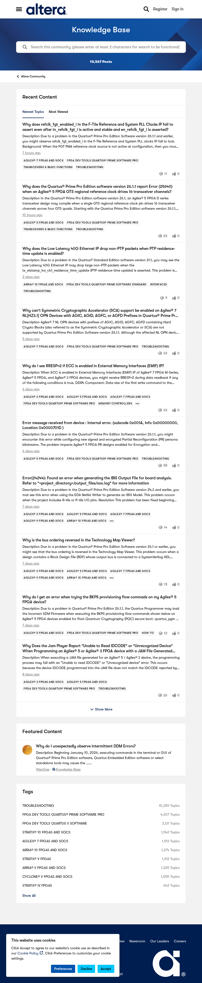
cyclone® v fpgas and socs (47, 877)
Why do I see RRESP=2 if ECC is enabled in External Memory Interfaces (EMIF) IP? (93, 366)
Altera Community (33, 76)
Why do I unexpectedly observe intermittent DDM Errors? (85, 746)
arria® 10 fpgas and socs (44, 850)
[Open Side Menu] (19, 9)
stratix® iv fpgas (37, 885)
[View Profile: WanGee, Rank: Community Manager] (27, 750)
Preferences (63, 969)
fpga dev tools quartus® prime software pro (63, 814)
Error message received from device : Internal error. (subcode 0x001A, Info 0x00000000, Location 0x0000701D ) (100, 425)
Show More (103, 709)
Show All (28, 895)
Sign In (178, 9)
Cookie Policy (27, 953)
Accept (106, 969)
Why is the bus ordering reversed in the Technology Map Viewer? (78, 540)
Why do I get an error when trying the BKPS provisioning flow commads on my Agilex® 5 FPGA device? (99, 599)
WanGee (42, 769)
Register (160, 9)
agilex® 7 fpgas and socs (45, 841)
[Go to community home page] (47, 9)
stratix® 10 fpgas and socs (46, 832)
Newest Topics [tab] (33, 112)
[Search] (146, 9)
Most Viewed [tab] (58, 112)
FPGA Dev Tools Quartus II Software (54, 823)
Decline (86, 969)
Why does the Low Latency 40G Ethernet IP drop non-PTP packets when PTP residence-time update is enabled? (98, 251)
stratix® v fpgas (36, 859)
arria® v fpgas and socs (44, 868)
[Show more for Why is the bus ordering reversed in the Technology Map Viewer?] (112, 578)
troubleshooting (38, 806)
